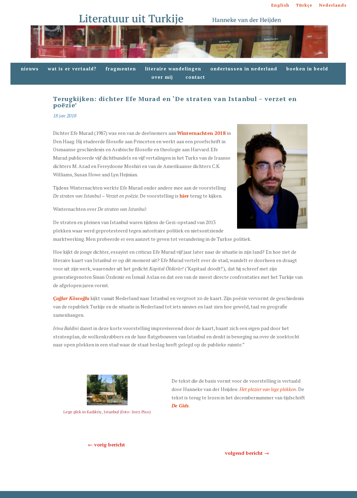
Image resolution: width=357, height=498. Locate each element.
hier (184, 195)
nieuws (30, 69)
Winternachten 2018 (202, 133)
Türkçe (304, 5)
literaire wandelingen (173, 69)
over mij (163, 77)
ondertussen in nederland (243, 69)
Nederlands (333, 5)
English (280, 5)
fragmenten (121, 69)
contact (195, 77)
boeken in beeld (307, 69)
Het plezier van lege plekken (268, 389)
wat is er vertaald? (72, 69)
